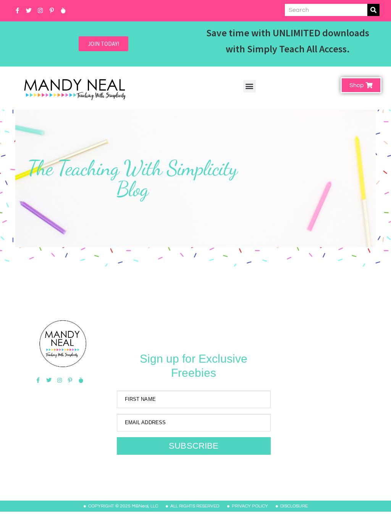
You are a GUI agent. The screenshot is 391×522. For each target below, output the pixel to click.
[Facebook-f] (17, 10)
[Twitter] (28, 10)
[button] (249, 86)
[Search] (373, 10)
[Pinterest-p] (51, 10)
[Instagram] (40, 10)
